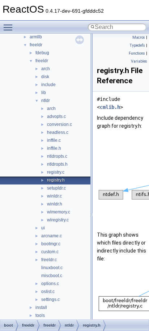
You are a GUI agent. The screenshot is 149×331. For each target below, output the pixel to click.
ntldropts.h (57, 164)
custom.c (50, 251)
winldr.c (54, 196)
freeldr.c (49, 259)
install (41, 307)
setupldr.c (56, 188)
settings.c (50, 299)
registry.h (56, 180)
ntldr (45, 100)
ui (43, 227)
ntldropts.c (57, 156)
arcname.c (51, 235)
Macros (138, 37)
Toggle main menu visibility (9, 27)
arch (45, 68)
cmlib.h (110, 107)
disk (45, 76)
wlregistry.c (58, 219)
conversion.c (59, 124)
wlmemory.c (58, 212)
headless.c (57, 132)
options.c (50, 283)
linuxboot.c (52, 267)
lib (43, 92)
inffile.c (54, 140)
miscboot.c (51, 275)
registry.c (55, 172)
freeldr (36, 44)
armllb (36, 36)
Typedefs (137, 45)
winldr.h (54, 204)
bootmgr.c (50, 243)
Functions (137, 53)
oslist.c (48, 291)
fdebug (42, 52)
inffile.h (54, 148)
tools (40, 315)
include (48, 84)
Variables (139, 61)
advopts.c (56, 116)
